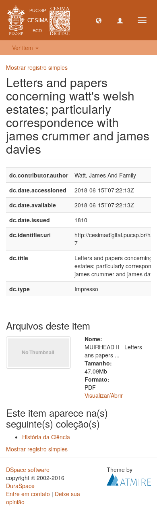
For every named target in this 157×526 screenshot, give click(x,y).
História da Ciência (46, 437)
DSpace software (28, 469)
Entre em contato (28, 494)
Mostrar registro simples (37, 67)
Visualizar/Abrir (104, 395)
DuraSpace (20, 486)
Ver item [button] (23, 48)
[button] (98, 20)
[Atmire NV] (129, 479)
